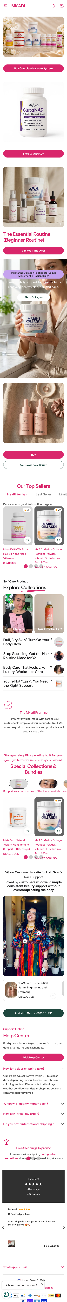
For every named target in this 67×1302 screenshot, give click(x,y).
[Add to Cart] (27, 540)
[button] (26, 566)
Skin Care (13, 629)
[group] (30, 990)
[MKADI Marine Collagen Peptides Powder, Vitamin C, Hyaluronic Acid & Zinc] (49, 525)
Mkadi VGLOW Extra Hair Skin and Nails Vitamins (15, 554)
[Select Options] (58, 540)
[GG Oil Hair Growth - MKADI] (49, 613)
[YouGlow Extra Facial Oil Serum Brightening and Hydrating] (11, 990)
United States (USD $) (34, 1280)
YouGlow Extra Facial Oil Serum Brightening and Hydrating (33, 987)
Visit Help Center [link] (33, 1057)
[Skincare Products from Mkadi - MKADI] (18, 613)
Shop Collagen (34, 297)
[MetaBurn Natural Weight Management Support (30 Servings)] (18, 816)
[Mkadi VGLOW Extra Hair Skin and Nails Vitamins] (18, 525)
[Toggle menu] (5, 5)
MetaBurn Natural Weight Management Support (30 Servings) (16, 844)
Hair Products (47, 629)
